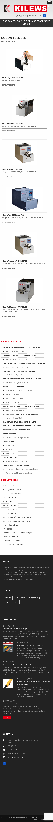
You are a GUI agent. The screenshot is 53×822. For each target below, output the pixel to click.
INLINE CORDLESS (12, 395)
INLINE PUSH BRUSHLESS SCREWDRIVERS (19, 422)
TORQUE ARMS (9, 442)
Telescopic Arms (11, 453)
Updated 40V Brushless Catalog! (15, 629)
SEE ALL (7, 718)
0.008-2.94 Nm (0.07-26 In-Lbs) (17, 367)
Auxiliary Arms (11, 449)
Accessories (7, 501)
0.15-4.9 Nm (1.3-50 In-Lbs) (15, 351)
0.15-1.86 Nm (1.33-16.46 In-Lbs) (17, 383)
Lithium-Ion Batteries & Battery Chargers (17, 533)
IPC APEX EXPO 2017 (10, 704)
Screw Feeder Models (10, 537)
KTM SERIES (7, 529)
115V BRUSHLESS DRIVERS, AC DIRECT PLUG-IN (21, 347)
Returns (15, 602)
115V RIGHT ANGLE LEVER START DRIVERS (19, 355)
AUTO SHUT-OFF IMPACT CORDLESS (19, 391)
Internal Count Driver (10, 525)
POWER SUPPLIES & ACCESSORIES (16, 430)
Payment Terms (19, 598)
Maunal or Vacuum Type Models (17, 438)
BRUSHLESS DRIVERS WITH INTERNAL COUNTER (22, 379)
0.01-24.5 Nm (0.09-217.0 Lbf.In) (17, 461)
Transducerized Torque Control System (19, 473)
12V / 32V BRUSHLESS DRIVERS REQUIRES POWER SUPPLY (26, 363)
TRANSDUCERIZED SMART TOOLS (16, 465)
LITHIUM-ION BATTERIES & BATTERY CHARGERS (22, 426)
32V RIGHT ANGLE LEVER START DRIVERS (19, 371)
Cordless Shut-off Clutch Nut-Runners (17, 517)
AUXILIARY (10, 446)
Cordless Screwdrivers (11, 509)
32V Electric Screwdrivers (12, 494)
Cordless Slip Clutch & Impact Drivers (16, 521)
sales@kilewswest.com (32, 16)
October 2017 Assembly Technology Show (18, 665)
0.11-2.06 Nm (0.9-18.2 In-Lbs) (16, 375)
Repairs (6, 602)
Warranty (7, 598)
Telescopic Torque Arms (11, 541)
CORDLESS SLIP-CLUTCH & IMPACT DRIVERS (20, 414)
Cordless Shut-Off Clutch (12, 513)
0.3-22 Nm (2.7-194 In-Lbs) (15, 410)
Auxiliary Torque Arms (11, 505)
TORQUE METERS (10, 457)
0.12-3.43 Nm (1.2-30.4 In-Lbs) (16, 359)
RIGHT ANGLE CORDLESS (15, 402)
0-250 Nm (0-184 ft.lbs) (14, 418)
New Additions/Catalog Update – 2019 (31, 646)
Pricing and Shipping (35, 598)
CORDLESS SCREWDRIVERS (13, 387)
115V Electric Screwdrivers (12, 486)
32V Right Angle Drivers (11, 497)
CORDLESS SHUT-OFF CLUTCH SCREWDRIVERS (21, 406)
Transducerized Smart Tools (13, 545)
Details (25, 51)
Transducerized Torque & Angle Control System (22, 469)
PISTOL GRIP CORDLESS (14, 398)
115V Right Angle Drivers (12, 490)
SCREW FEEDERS (9, 434)
